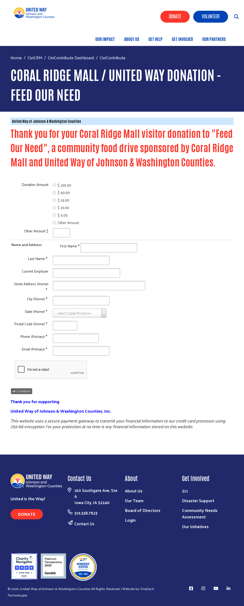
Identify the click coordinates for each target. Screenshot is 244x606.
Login (130, 520)
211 (185, 490)
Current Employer (35, 271)
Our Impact (105, 39)
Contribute (23, 391)
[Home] (36, 13)
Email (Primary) (34, 349)
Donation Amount (35, 184)
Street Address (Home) (31, 286)
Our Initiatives (195, 526)
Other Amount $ (36, 231)
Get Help (155, 39)
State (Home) (36, 311)
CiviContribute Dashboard (71, 57)
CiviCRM (34, 57)
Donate (175, 16)
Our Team (134, 500)
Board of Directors (142, 510)
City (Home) (37, 298)
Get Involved (182, 39)
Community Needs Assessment (200, 513)
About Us (131, 39)
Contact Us (84, 523)
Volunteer (210, 16)
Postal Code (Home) (30, 324)
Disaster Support (198, 500)
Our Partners (214, 39)
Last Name (37, 258)
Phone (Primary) (33, 336)
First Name (69, 246)
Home (16, 57)
